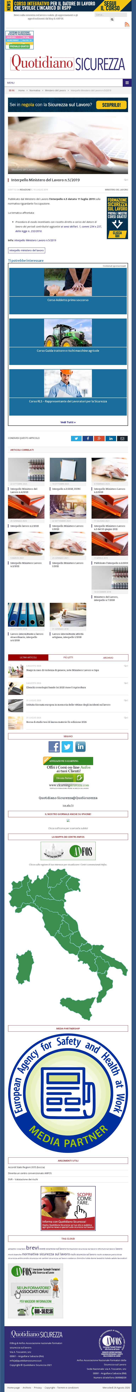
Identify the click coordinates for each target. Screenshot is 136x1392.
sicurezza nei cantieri (39, 1258)
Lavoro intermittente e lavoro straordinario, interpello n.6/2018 (26, 637)
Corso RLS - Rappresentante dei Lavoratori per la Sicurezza (68, 401)
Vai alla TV (68, 805)
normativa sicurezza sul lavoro (46, 1254)
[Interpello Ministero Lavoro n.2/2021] (26, 544)
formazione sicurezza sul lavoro (82, 1248)
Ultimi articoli (28, 657)
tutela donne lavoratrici (95, 1258)
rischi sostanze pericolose (109, 1254)
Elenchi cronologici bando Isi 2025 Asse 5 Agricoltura (56, 687)
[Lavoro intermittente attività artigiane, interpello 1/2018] (68, 615)
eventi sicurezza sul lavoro (52, 1248)
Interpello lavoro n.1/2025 (24, 525)
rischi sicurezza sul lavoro (83, 1254)
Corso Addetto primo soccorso (68, 300)
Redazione (25, 189)
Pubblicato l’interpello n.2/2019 (111, 563)
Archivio (108, 657)
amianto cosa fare (17, 1248)
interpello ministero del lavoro (27, 250)
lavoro (119, 1248)
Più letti (68, 657)
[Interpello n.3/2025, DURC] (68, 470)
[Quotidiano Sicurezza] (68, 63)
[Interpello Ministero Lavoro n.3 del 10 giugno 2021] (110, 507)
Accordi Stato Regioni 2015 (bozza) (26, 1167)
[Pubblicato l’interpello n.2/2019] (110, 544)
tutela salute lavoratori (116, 1258)
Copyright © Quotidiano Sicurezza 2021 (31, 1365)
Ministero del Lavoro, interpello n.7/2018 (106, 598)
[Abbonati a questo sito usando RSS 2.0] (127, 24)
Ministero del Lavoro (116, 189)
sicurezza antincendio (18, 1258)
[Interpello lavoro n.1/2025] (26, 507)
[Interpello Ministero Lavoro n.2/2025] (110, 470)
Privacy (38, 1387)
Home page (13, 1387)
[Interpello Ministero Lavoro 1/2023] (68, 507)
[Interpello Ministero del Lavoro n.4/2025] (26, 470)
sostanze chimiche (76, 1258)
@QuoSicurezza (85, 798)
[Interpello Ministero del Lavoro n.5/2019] (68, 146)
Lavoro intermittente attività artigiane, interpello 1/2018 (67, 635)
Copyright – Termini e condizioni (62, 1387)
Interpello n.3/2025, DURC (66, 488)
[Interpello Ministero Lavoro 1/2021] (68, 544)
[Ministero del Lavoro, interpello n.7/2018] (110, 578)
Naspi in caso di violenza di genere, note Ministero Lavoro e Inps (62, 670)
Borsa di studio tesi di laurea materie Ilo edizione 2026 (56, 722)
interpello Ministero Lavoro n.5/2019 (35, 240)
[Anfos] (35, 1317)
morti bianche (15, 1254)
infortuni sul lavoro (106, 1249)
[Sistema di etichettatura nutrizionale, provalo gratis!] (19, 47)
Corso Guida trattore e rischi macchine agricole (68, 350)
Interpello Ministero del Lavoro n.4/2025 (23, 490)
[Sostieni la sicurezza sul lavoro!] (68, 1230)
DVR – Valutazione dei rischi (23, 1179)
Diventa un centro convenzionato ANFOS (30, 1173)
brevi (32, 1247)
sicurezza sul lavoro (58, 1258)
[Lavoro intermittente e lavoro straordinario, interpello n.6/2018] (26, 615)
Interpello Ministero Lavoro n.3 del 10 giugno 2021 (109, 527)
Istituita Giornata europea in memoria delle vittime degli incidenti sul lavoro (68, 704)
